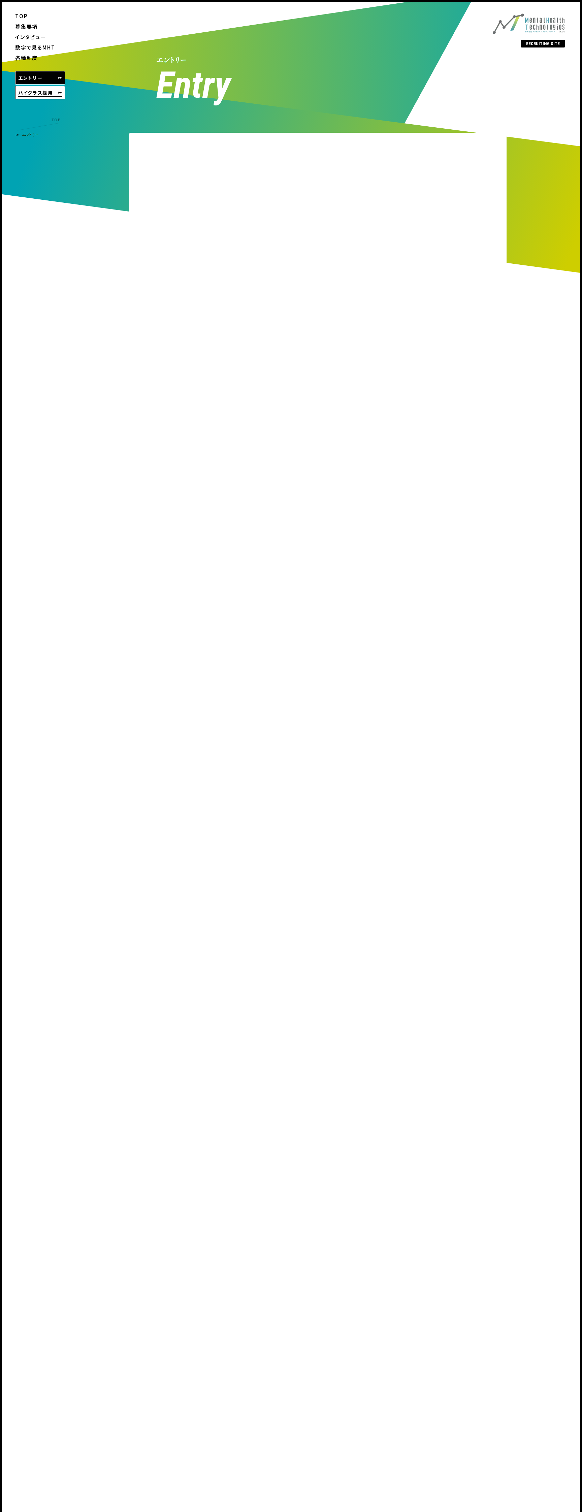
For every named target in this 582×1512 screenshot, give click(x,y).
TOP (56, 120)
